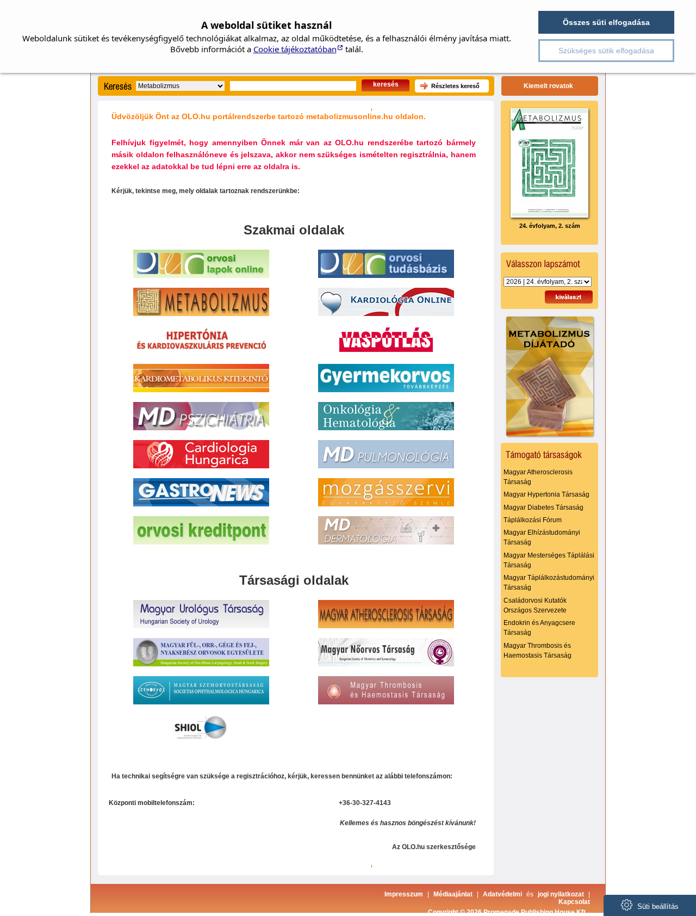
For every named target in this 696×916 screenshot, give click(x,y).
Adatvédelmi (502, 894)
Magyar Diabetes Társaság (543, 507)
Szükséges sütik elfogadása (606, 50)
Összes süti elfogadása (606, 22)
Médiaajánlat (453, 894)
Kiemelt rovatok (548, 86)
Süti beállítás (657, 906)
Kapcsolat (574, 902)
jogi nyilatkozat (561, 894)
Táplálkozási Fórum (533, 520)
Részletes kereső (455, 86)
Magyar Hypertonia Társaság (546, 494)
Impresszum (403, 894)
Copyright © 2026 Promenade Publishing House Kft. (507, 912)
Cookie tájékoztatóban (295, 49)
